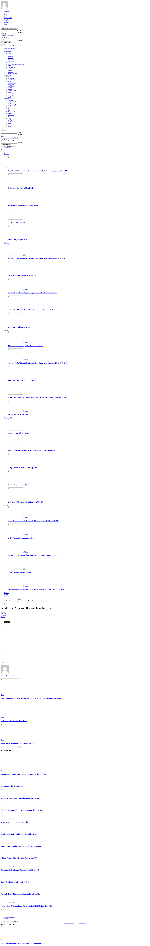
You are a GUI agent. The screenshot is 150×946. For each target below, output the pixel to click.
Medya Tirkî (7, 75)
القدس (10, 121)
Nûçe (5, 13)
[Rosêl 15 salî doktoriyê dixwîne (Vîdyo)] (15, 377)
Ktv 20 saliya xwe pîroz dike (18, 485)
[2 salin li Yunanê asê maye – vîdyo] (18, 569)
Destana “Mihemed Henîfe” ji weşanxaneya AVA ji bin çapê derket (31, 450)
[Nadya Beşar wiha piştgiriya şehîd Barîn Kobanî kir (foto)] (5, 842)
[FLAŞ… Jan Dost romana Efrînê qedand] (15, 464)
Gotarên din (4, 676)
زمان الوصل (11, 111)
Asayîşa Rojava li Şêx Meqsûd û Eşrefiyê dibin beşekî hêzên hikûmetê (32, 293)
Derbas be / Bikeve (9, 48)
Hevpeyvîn (7, 16)
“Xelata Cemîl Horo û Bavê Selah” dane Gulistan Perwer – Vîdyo (31, 310)
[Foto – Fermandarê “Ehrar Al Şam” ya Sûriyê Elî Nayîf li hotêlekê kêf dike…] (5, 807)
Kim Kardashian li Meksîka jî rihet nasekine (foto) (19, 834)
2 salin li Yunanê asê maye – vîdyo (20, 572)
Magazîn (6, 15)
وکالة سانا (10, 113)
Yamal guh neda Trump (16, 222)
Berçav (10, 62)
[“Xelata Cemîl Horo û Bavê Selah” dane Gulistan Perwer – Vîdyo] (15, 306)
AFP (9, 124)
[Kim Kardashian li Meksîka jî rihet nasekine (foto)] (5, 830)
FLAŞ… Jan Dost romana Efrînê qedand (22, 468)
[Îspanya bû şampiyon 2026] (15, 236)
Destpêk (6, 11)
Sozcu (9, 81)
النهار (9, 126)
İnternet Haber (12, 83)
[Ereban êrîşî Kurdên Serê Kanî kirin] (15, 184)
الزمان (9, 123)
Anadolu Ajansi (12, 90)
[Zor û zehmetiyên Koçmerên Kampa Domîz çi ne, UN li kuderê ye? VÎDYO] (18, 552)
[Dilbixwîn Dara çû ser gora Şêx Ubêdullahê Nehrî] (18, 342)
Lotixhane (10, 72)
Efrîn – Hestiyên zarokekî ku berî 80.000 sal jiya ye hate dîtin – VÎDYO (33, 521)
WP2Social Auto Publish (69, 922)
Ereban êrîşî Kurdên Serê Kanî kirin (21, 188)
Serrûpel (3, 601)
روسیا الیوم (11, 100)
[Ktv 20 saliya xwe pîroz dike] (15, 481)
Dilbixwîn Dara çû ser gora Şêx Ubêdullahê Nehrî (25, 346)
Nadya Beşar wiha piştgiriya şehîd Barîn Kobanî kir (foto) (21, 846)
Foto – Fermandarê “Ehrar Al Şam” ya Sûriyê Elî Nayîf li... (22, 810)
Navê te (19, 30)
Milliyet (10, 87)
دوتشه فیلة (11, 115)
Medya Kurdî (8, 51)
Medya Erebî (7, 98)
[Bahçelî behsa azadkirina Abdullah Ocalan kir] (15, 202)
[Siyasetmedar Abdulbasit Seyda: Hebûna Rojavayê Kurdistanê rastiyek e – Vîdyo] (15, 394)
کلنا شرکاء (11, 116)
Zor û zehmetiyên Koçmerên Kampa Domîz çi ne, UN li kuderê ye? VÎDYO (34, 555)
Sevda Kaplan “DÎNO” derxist (19, 433)
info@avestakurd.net (18, 914)
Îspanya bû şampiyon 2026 (17, 239)
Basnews (10, 56)
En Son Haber (11, 79)
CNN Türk (11, 78)
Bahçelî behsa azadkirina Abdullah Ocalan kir (24, 205)
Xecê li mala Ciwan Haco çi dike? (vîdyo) (15, 822)
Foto (5, 24)
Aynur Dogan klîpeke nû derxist (19, 327)
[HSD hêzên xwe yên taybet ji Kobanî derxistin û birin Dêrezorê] (14, 938)
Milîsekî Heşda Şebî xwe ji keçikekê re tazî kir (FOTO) (20, 858)
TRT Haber (11, 93)
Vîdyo (6, 22)
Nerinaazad (11, 61)
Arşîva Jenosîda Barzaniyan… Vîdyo (21, 538)
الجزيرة (10, 106)
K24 (9, 55)
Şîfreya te (19, 32)
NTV (9, 76)
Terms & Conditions (9, 917)
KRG (9, 69)
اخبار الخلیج (11, 120)
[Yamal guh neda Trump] (15, 219)
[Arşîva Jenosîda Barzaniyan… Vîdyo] (18, 534)
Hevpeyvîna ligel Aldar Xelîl (18, 414)
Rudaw (10, 53)
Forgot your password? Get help (9, 138)
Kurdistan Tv (11, 67)
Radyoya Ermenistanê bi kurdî (16, 64)
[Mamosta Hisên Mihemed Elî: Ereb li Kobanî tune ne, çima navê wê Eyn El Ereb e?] (18, 255)
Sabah (9, 97)
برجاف (10, 110)
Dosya (6, 19)
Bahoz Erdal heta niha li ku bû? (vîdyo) (15, 882)
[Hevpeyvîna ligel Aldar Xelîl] (18, 411)
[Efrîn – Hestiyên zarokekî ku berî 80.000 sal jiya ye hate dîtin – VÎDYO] (18, 517)
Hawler (10, 70)
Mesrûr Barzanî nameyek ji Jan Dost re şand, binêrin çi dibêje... (23, 774)
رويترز (9, 118)
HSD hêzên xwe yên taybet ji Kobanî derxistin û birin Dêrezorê (23, 943)
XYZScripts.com (83, 922)
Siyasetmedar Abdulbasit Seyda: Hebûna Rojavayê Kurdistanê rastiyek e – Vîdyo (37, 397)
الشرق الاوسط (12, 105)
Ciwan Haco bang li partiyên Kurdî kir (22, 275)
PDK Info (10, 58)
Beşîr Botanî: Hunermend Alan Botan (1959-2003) (25, 502)
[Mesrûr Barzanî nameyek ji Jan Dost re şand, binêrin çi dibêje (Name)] (14, 769)
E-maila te (19, 40)
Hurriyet (10, 89)
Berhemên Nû (8, 18)
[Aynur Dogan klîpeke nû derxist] (15, 323)
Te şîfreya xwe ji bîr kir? (7, 35)
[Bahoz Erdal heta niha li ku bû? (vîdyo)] (5, 878)
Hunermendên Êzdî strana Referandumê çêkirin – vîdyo (21, 870)
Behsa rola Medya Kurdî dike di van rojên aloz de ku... (20, 798)
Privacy (6, 918)
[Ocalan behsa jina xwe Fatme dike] (5, 783)
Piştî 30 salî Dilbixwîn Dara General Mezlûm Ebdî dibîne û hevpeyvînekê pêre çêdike (38, 171)
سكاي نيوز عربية (12, 101)
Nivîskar (6, 21)
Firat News (11, 59)
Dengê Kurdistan (12, 73)
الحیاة (9, 108)
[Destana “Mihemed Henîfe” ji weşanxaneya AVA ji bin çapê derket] (15, 447)
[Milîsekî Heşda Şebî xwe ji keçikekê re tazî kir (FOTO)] (5, 854)
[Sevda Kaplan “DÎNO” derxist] (15, 430)
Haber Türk (11, 84)
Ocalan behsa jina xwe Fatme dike (13, 786)
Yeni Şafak (11, 95)
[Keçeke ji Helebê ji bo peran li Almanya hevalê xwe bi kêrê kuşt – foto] (5, 890)
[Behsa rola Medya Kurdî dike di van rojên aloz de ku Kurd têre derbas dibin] (5, 794)
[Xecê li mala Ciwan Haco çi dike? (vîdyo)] (7, 818)
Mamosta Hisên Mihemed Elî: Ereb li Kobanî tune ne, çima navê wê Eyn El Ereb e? (37, 258)
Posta (9, 92)
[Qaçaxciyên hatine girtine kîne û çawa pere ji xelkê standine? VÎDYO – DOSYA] (18, 586)
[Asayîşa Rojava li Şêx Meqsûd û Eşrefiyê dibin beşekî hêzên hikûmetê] (18, 289)
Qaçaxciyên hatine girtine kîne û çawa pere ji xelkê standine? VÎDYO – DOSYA (36, 589)
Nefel (9, 65)
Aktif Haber (11, 86)
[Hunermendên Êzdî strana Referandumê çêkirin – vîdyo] (7, 866)
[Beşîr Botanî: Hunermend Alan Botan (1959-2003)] (15, 498)
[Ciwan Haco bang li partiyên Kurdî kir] (15, 272)
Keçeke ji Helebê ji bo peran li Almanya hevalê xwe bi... (20, 894)
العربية (9, 103)
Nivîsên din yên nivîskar (15, 676)
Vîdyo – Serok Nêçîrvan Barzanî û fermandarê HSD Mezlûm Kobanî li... (27, 906)
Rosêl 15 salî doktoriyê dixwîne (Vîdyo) (22, 380)
